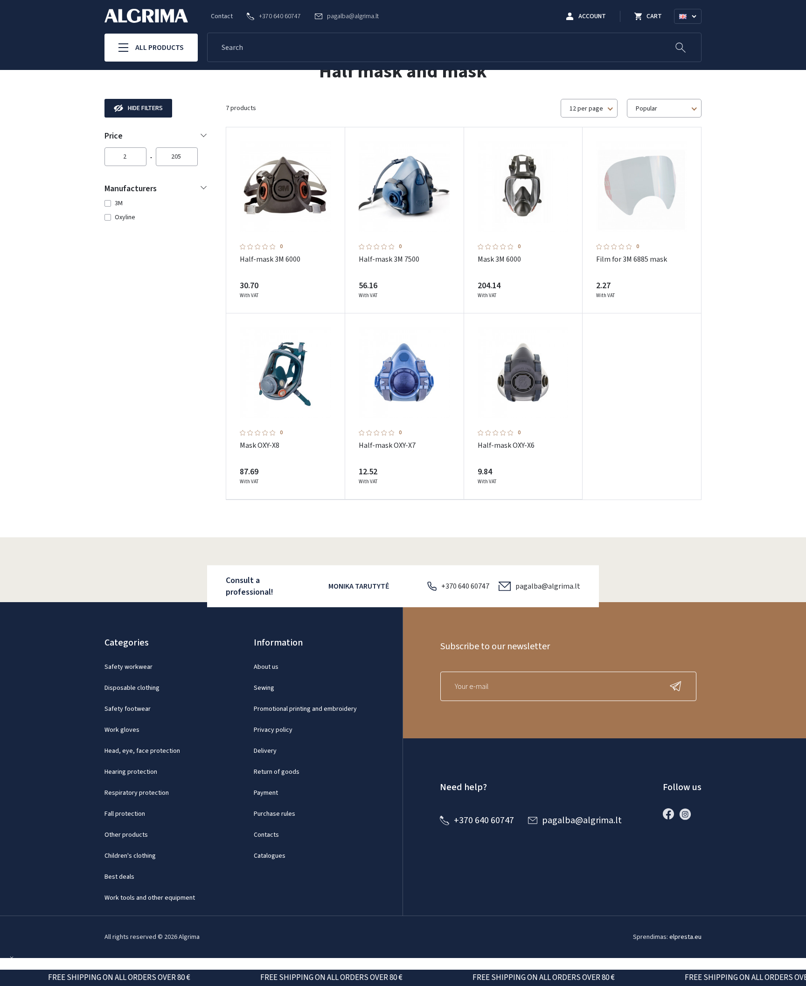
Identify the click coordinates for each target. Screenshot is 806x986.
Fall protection (124, 814)
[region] (155, 210)
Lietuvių (692, 27)
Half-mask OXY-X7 (387, 445)
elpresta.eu (685, 937)
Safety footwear (127, 709)
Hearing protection (130, 772)
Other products (126, 835)
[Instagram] (687, 813)
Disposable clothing (132, 688)
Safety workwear (128, 667)
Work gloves (121, 730)
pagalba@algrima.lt (547, 586)
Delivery (265, 751)
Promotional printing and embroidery (305, 709)
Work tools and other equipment (149, 898)
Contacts (266, 835)
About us (266, 667)
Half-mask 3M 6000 (270, 259)
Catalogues (269, 856)
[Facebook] (671, 813)
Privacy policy (273, 730)
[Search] (681, 47)
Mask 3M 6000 (499, 259)
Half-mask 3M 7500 (389, 259)
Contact (222, 16)
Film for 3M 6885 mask (631, 259)
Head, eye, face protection (142, 751)
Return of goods (276, 772)
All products (159, 47)
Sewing (264, 688)
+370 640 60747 (465, 586)
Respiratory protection (136, 793)
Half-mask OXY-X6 (506, 445)
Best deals (119, 877)
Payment (266, 793)
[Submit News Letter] (678, 686)
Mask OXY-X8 (259, 445)
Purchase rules (274, 814)
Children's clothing (130, 856)
